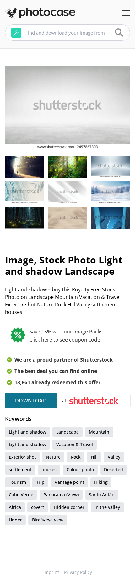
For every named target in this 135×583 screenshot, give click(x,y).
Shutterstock (96, 359)
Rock (76, 457)
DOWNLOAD (31, 400)
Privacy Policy (78, 572)
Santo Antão (101, 495)
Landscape (67, 432)
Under (15, 520)
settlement (20, 469)
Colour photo (80, 469)
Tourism (17, 482)
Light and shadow (27, 432)
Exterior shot (22, 457)
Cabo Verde (21, 495)
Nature (53, 457)
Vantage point (69, 482)
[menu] (126, 13)
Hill (94, 457)
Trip (40, 482)
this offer (89, 382)
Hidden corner (69, 507)
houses (49, 469)
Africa (15, 507)
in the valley (107, 507)
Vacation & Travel (74, 444)
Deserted (113, 469)
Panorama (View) (61, 495)
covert (37, 507)
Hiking (101, 482)
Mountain (99, 432)
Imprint (51, 572)
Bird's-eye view (47, 520)
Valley (114, 457)
